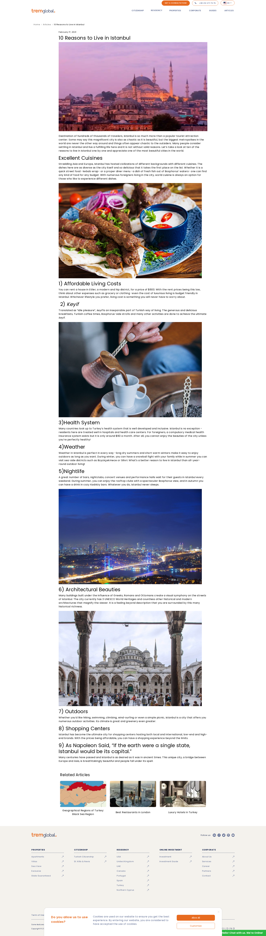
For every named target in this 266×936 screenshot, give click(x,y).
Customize (196, 925)
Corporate (195, 10)
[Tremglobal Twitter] (223, 835)
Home (37, 24)
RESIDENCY (156, 10)
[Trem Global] (43, 835)
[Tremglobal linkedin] (214, 835)
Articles (229, 10)
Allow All (196, 917)
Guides (212, 10)
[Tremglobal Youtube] (233, 835)
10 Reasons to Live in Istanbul (69, 24)
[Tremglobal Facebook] (219, 835)
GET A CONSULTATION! (176, 3)
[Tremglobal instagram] (228, 835)
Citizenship (138, 10)
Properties (175, 10)
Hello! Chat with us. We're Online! (242, 933)
